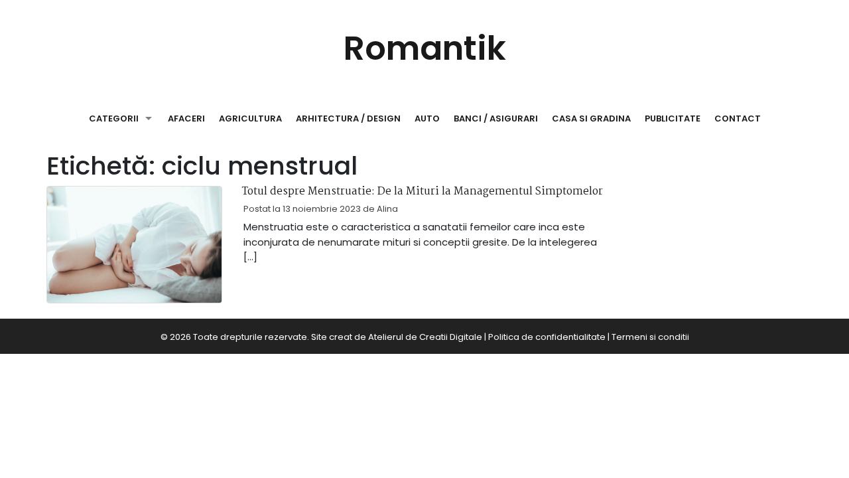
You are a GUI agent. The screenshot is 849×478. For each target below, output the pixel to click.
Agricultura (250, 118)
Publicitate (672, 118)
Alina (387, 208)
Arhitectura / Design (348, 118)
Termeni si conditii (650, 337)
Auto (427, 118)
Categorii (114, 118)
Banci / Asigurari (496, 118)
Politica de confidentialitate (547, 337)
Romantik (425, 48)
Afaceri (186, 118)
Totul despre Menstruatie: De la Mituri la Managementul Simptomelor (422, 191)
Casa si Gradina (591, 118)
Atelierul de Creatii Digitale (425, 337)
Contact (737, 118)
